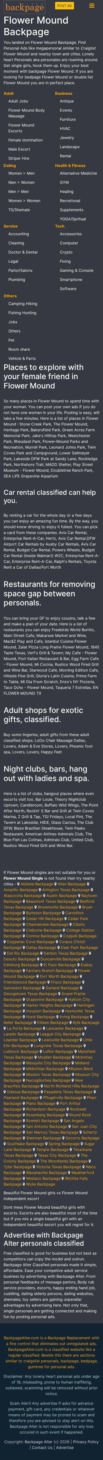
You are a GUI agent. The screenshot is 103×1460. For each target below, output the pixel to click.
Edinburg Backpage (21, 964)
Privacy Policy (86, 1441)
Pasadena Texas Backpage (68, 1091)
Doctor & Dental (23, 252)
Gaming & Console (76, 270)
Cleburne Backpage (44, 930)
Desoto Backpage (20, 959)
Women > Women (24, 200)
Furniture (68, 119)
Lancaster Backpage (64, 1028)
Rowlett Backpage (42, 1120)
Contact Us (42, 1447)
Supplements (71, 209)
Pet (11, 340)
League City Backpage (60, 1034)
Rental (65, 155)
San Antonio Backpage (46, 1126)
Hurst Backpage (40, 1016)
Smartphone (71, 279)
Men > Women (21, 182)
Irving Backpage (74, 1016)
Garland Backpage (62, 987)
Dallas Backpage (41, 947)
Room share (19, 349)
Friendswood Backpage (25, 982)
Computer (69, 243)
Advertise (65, 1447)
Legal (13, 261)
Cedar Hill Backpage (44, 918)
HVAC (65, 128)
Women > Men (21, 173)
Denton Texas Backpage (66, 953)
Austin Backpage (61, 895)
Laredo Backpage (19, 1034)
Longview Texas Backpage (58, 1045)
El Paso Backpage (60, 964)
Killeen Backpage (52, 1022)
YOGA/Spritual (73, 218)
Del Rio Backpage (23, 953)
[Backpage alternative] (25, 7)
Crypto (66, 252)
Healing (67, 191)
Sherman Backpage (43, 1138)
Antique (67, 101)
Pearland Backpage (21, 1097)
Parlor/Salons (20, 270)
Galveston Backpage (22, 987)
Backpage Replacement (69, 1337)
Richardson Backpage (45, 1109)
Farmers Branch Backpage (50, 970)
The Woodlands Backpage (63, 1161)
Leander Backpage (20, 1039)
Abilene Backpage (37, 884)
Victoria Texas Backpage (58, 1166)
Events (66, 110)
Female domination (25, 140)
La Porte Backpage (24, 1028)
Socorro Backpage (82, 1138)
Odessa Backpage (23, 1091)
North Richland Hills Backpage (71, 1086)
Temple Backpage (52, 1149)
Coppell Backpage (80, 935)
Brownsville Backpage (58, 907)
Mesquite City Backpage (48, 1062)
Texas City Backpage (57, 1155)
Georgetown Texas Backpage (30, 993)
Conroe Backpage (42, 935)
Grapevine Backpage (45, 999)
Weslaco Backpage (43, 1178)
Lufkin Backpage (58, 1051)
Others (14, 331)
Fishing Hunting (22, 312)
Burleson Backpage (43, 912)
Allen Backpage (72, 884)
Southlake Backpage (25, 1143)
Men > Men (18, 191)
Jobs (12, 321)
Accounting (18, 233)
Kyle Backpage (86, 1022)
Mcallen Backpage (54, 1057)
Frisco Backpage (66, 982)
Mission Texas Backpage (48, 1074)
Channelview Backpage (47, 924)
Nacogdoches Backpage (48, 1080)
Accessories (71, 233)
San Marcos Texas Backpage (52, 1132)
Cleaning (16, 243)
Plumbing (16, 279)
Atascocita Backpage (23, 895)
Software (68, 288)
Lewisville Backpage (60, 1039)
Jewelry (67, 137)
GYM (64, 182)
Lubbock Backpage (21, 1051)
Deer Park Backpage (79, 947)
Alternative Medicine (78, 173)
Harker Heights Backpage (49, 1005)
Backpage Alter (38, 1441)
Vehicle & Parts (22, 358)
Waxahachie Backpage (46, 1172)
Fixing (65, 261)
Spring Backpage (64, 1143)
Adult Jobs (18, 101)
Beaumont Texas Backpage (50, 901)
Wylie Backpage (40, 1184)
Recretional (70, 200)
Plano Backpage (40, 1103)
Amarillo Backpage (21, 889)
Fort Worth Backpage (59, 976)
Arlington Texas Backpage (66, 889)
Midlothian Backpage (45, 1068)
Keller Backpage (18, 1022)
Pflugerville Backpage (62, 1097)
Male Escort (19, 149)
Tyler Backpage (18, 1166)
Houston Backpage (43, 1011)
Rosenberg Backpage (45, 1114)
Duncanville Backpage (60, 959)
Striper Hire (18, 158)
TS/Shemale (19, 209)
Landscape (70, 146)
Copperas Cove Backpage (31, 941)
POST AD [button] (64, 6)
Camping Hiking (22, 303)
